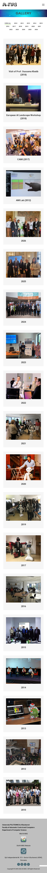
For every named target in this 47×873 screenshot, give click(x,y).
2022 (10, 29)
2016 (7, 26)
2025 (29, 29)
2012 (22, 23)
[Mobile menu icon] (43, 4)
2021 (39, 26)
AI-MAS (24, 869)
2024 (23, 29)
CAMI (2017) (23, 159)
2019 (26, 26)
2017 (14, 26)
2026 (36, 29)
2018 (20, 26)
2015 (41, 23)
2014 (34, 23)
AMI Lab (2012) (23, 200)
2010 (15, 23)
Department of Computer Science (14, 830)
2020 (33, 26)
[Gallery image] (23, 630)
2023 (17, 29)
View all (8, 23)
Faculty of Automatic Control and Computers (18, 827)
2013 (28, 23)
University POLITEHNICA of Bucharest (16, 825)
